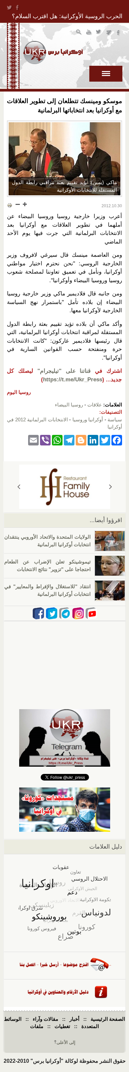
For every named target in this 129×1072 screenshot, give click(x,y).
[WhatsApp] (57, 440)
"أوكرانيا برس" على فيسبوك (118, 32)
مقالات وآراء (45, 1019)
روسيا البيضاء (69, 404)
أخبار (74, 1019)
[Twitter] (105, 440)
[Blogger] (81, 440)
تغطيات (62, 1026)
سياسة (115, 419)
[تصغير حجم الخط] (18, 204)
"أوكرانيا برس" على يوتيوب (89, 32)
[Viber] (45, 440)
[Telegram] (69, 440)
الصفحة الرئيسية (108, 1019)
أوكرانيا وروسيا (87, 419)
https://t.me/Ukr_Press (72, 379)
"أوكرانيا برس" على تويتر (99, 32)
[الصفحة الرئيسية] (53, 52)
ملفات (36, 1026)
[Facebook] (116, 440)
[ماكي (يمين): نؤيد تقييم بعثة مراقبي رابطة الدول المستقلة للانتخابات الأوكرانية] (64, 159)
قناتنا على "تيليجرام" (64, 371)
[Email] (33, 440)
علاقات (94, 404)
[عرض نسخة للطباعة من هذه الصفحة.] (9, 205)
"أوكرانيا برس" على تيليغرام (109, 32)
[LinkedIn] (93, 440)
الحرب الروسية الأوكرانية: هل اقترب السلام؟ (67, 16)
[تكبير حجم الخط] (24, 204)
